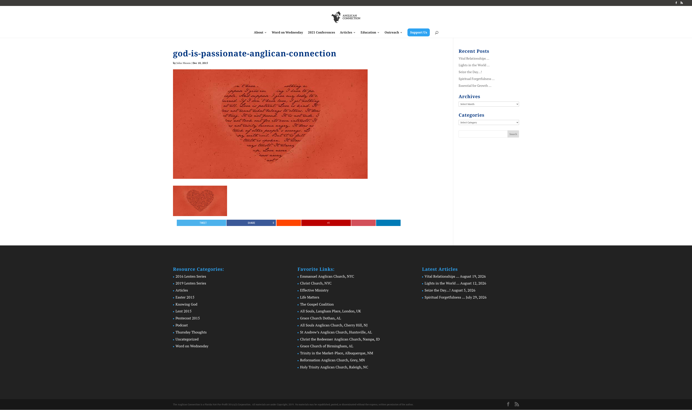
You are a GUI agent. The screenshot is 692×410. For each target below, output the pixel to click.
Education (368, 32)
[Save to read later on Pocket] (363, 223)
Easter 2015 (185, 297)
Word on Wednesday (287, 32)
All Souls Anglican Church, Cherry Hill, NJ (334, 325)
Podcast (182, 325)
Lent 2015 (184, 311)
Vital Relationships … (474, 58)
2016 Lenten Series (191, 276)
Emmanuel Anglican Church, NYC (327, 276)
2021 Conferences (321, 32)
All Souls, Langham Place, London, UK (330, 311)
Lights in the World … (474, 65)
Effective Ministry (314, 290)
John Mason (183, 63)
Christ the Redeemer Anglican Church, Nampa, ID (340, 339)
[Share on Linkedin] (388, 223)
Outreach (392, 32)
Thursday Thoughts (191, 332)
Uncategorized (187, 339)
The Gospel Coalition (317, 304)
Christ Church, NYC (316, 283)
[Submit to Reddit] (288, 223)
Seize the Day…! (470, 72)
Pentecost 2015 (188, 318)
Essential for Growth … (475, 85)
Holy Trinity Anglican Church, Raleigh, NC (334, 367)
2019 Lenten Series (191, 283)
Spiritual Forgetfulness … (477, 79)
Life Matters (309, 297)
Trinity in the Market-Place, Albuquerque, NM (336, 353)
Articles (346, 32)
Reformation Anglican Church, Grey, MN (332, 360)
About (258, 32)
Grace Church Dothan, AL (320, 318)
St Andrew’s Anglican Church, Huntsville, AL (336, 332)
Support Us (418, 32)
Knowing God (186, 304)
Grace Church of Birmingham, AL (326, 346)
